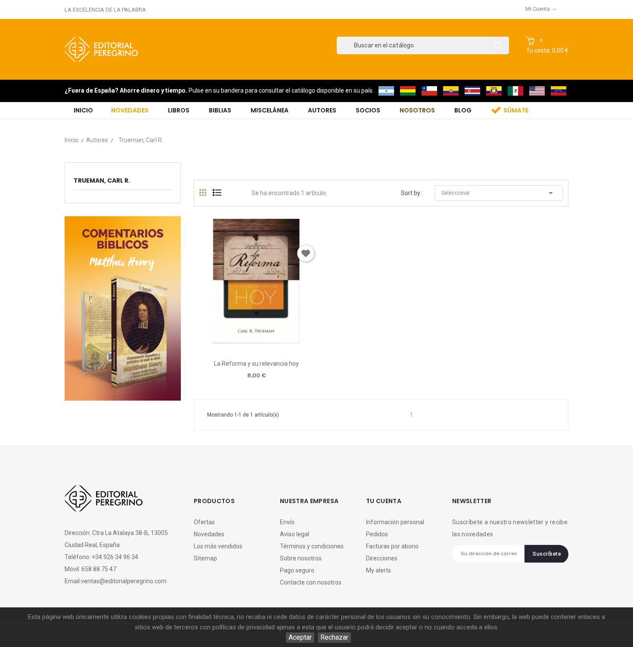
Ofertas (204, 522)
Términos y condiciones (312, 546)
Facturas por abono (392, 546)
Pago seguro (297, 570)
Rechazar (334, 637)
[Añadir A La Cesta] (231, 340)
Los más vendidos (218, 546)
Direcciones (381, 558)
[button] (547, 46)
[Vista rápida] (256, 340)
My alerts (378, 570)
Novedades (209, 534)
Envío (287, 522)
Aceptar (300, 637)
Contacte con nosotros (310, 582)
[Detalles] (280, 340)
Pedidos (377, 534)
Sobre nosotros (301, 558)
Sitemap (205, 558)
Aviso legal (294, 534)
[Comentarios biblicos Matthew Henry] (123, 308)
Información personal (395, 522)
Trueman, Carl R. (102, 180)
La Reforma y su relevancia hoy (256, 363)
